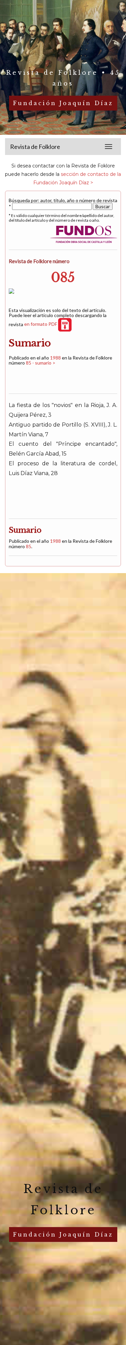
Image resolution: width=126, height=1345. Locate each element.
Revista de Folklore (35, 146)
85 (28, 546)
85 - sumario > (40, 363)
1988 (55, 358)
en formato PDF (41, 324)
